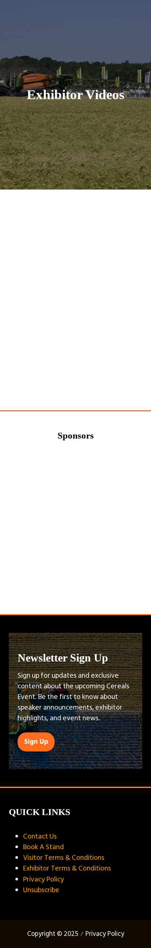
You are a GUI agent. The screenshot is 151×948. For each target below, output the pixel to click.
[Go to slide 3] (75, 594)
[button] (36, 741)
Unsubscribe (41, 890)
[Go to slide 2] (64, 594)
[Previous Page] (66, 385)
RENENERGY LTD (38, 231)
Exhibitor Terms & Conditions (67, 868)
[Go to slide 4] (86, 594)
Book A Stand (43, 847)
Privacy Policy (43, 879)
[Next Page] (84, 385)
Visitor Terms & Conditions (63, 858)
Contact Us (40, 836)
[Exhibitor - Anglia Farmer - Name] (75, 517)
